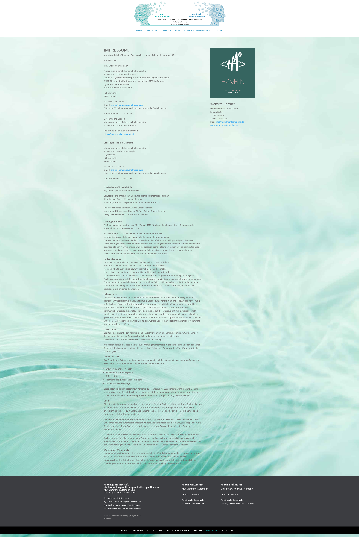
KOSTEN (167, 31)
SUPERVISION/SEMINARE (197, 31)
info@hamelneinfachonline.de (230, 122)
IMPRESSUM (211, 530)
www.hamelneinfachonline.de (224, 125)
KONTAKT (218, 31)
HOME (138, 31)
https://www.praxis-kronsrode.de (119, 134)
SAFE (177, 31)
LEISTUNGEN (152, 31)
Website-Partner (222, 104)
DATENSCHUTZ (228, 530)
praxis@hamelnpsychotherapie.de (127, 105)
